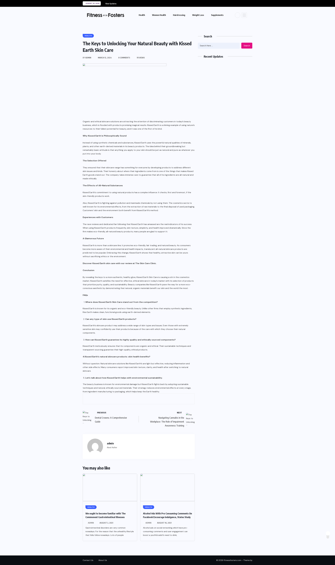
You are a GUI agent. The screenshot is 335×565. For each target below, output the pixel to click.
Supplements (217, 15)
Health (142, 15)
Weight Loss (198, 15)
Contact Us (88, 560)
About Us (102, 560)
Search (247, 45)
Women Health (159, 15)
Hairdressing (179, 15)
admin (91, 523)
